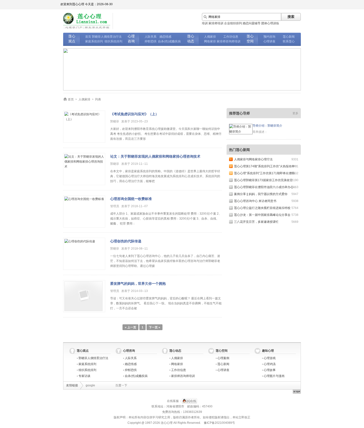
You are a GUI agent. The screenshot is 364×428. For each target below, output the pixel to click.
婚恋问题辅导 (251, 23)
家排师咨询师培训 (228, 41)
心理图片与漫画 (274, 376)
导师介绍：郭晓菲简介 (267, 125)
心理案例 (223, 358)
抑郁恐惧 (150, 41)
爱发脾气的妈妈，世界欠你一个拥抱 (138, 283)
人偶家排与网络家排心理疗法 (253, 159)
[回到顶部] (297, 392)
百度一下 (121, 385)
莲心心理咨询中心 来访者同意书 (255, 201)
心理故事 (270, 370)
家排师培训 (215, 23)
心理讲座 (269, 41)
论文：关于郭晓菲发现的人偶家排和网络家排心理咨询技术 (155, 156)
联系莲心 (289, 41)
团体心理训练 (270, 23)
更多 (295, 113)
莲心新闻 (289, 36)
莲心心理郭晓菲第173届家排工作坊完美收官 (263, 180)
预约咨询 (269, 36)
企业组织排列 (233, 23)
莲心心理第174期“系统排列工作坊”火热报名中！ (266, 166)
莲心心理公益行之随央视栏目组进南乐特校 (262, 208)
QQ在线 (191, 401)
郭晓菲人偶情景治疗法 (107, 36)
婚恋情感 (165, 36)
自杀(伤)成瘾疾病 (169, 41)
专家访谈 (84, 376)
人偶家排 (210, 36)
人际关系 (150, 36)
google (90, 385)
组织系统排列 (113, 41)
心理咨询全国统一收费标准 (131, 199)
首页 (88, 36)
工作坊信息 (230, 36)
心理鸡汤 (270, 364)
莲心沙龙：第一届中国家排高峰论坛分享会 (262, 215)
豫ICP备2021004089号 (219, 423)
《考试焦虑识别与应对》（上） (134, 114)
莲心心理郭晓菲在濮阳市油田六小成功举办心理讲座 (268, 187)
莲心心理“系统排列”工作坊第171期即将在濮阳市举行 (269, 173)
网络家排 (210, 41)
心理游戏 (270, 358)
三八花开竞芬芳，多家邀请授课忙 (256, 222)
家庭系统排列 (94, 41)
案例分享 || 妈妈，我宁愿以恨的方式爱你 (260, 194)
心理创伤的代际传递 (125, 241)
